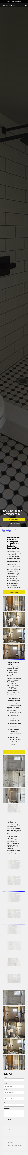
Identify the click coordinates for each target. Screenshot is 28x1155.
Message (6, 1108)
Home (3, 529)
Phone (6, 1089)
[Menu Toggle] (26, 5)
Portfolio (8, 529)
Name (5, 1077)
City (5, 1102)
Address (6, 1095)
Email (5, 1083)
